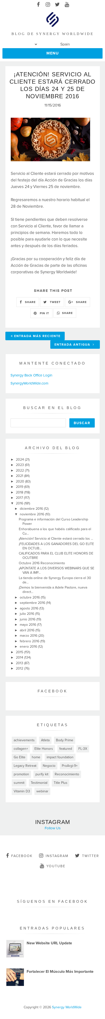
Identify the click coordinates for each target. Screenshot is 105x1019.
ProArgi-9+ (70, 766)
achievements (24, 740)
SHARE (30, 302)
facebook (21, 856)
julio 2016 (27, 614)
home (36, 757)
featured (65, 749)
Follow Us (53, 828)
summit (19, 783)
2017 (20, 498)
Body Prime (64, 740)
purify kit (41, 774)
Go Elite (19, 757)
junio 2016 (28, 619)
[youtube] (67, 5)
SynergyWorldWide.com (29, 383)
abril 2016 (27, 630)
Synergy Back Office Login (31, 375)
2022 (20, 470)
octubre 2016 (30, 597)
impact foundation (60, 757)
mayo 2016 (28, 625)
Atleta (45, 740)
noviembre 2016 (32, 514)
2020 (20, 481)
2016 (20, 503)
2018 (20, 492)
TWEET (55, 302)
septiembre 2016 (33, 603)
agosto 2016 (29, 608)
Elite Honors (43, 749)
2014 (20, 657)
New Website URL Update (49, 943)
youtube (55, 866)
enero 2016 (29, 646)
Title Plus (60, 783)
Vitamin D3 (22, 791)
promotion (21, 774)
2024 (20, 459)
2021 (20, 476)
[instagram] (47, 5)
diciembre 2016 (32, 509)
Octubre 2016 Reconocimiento (42, 563)
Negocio (49, 766)
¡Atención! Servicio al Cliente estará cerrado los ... (56, 538)
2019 (20, 487)
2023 (20, 465)
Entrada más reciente (37, 336)
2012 (20, 668)
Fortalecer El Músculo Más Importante (60, 971)
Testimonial (39, 783)
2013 (20, 663)
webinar (42, 791)
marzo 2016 (29, 636)
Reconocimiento (67, 774)
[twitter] (57, 5)
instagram (57, 856)
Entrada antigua (73, 345)
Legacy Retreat (25, 766)
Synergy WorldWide (67, 1007)
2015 (20, 652)
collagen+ (21, 749)
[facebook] (38, 5)
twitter (90, 856)
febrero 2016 (30, 641)
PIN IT (44, 313)
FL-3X (82, 749)
